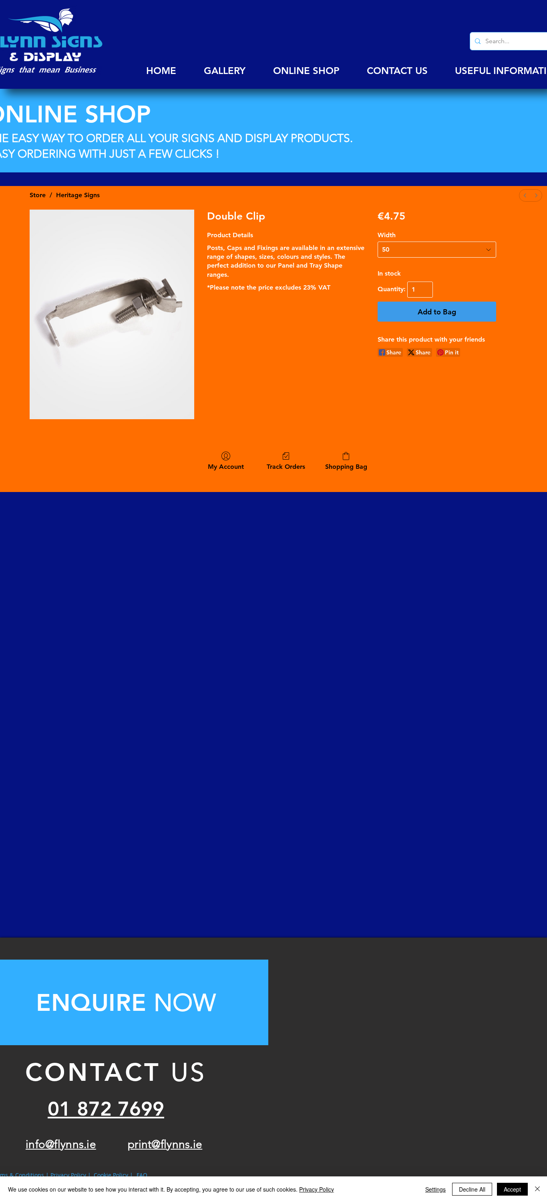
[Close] (537, 1189)
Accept (512, 1189)
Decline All (472, 1189)
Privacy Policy (316, 1189)
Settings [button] (435, 1189)
